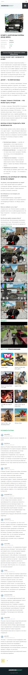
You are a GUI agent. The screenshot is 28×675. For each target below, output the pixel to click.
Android (7, 6)
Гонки (11, 44)
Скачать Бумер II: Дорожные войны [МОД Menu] (14, 53)
